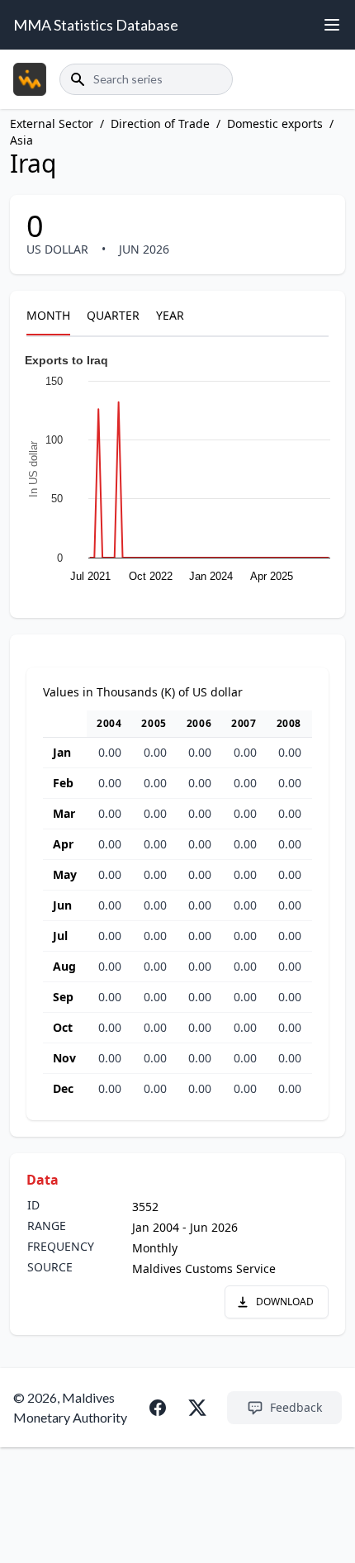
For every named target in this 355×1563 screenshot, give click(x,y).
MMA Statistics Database (95, 25)
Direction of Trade (160, 123)
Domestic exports (275, 123)
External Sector (51, 123)
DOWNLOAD (285, 1302)
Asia (21, 140)
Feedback (296, 1407)
